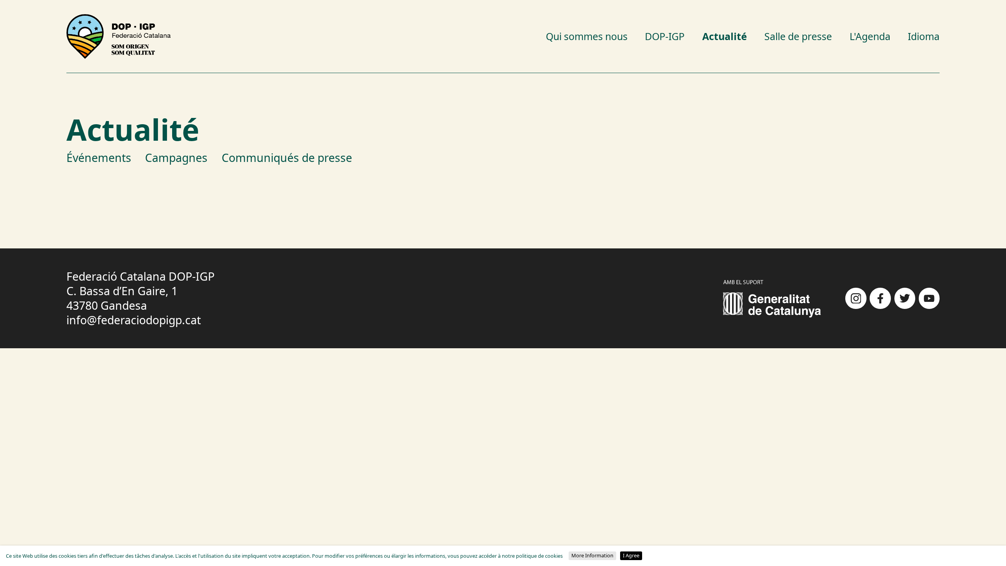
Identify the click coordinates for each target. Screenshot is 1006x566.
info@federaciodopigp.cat (133, 319)
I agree (631, 555)
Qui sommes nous (587, 36)
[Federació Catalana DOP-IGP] (118, 36)
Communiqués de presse (287, 157)
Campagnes (176, 157)
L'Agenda (870, 36)
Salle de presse (798, 36)
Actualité (724, 36)
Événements (98, 157)
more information (592, 555)
